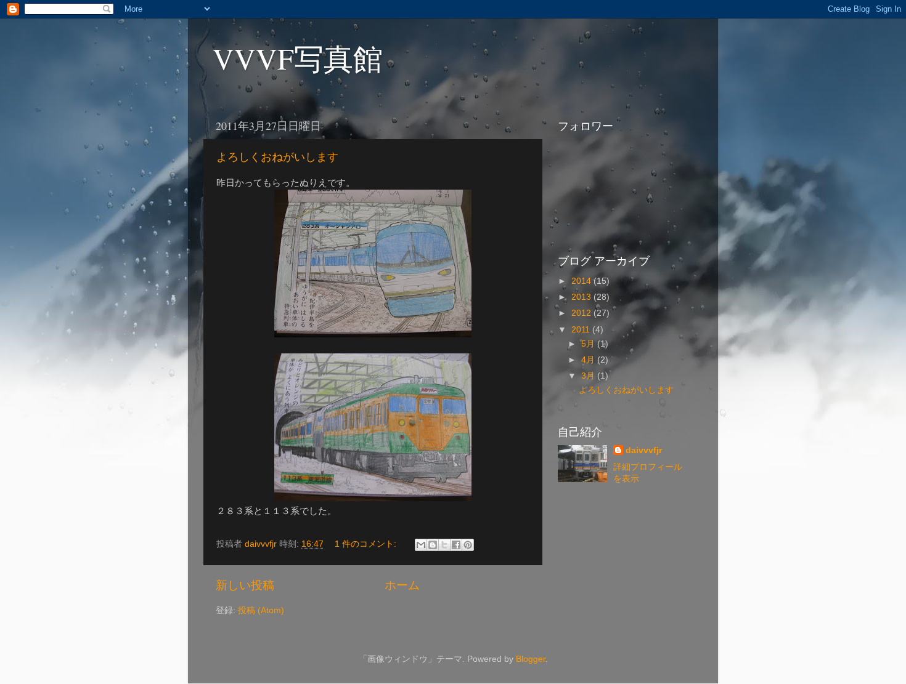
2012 (582, 313)
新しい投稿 (245, 585)
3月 (589, 375)
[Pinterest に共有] (468, 545)
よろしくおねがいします (277, 156)
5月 (589, 343)
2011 (581, 329)
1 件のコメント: (367, 544)
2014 (582, 281)
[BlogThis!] (432, 545)
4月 (589, 359)
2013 (582, 297)
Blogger (530, 659)
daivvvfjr (644, 450)
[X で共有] (444, 545)
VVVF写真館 (298, 58)
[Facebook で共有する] (456, 545)
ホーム (402, 585)
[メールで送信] (421, 545)
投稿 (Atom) (261, 610)
